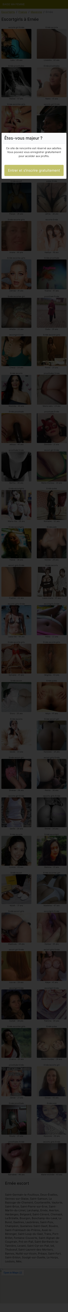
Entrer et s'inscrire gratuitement (34, 170)
